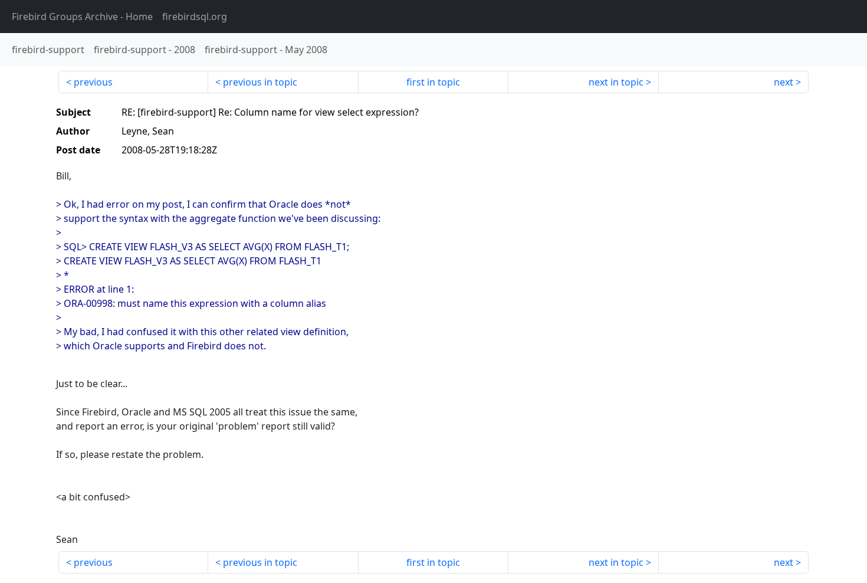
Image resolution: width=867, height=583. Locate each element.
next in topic (616, 82)
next (783, 82)
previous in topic (260, 82)
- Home (82, 16)
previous (93, 82)
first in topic (433, 82)
